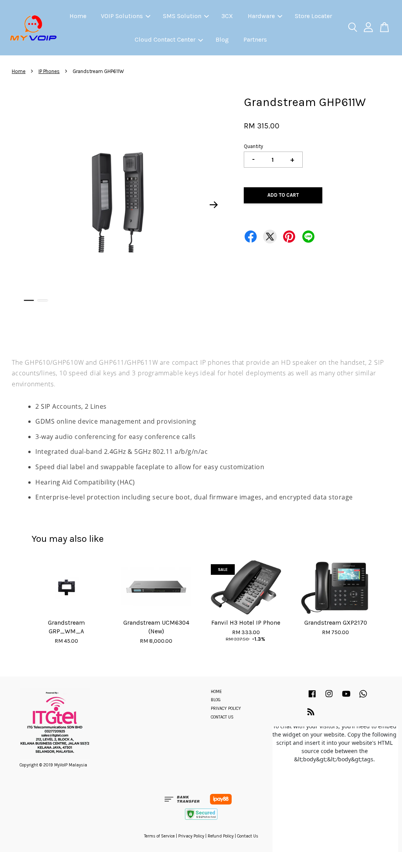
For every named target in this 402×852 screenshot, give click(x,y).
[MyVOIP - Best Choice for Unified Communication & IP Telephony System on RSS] (311, 713)
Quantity (253, 146)
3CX (227, 16)
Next (213, 205)
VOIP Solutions (122, 16)
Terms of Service (159, 836)
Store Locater (313, 16)
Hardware (261, 16)
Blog (222, 39)
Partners (255, 39)
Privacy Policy (191, 836)
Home (77, 16)
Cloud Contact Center (165, 39)
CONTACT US (222, 717)
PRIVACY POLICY (226, 708)
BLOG (216, 699)
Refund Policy (221, 836)
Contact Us (247, 836)
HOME (216, 691)
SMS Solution (182, 16)
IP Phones (49, 71)
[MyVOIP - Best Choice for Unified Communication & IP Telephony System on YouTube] (346, 697)
